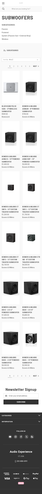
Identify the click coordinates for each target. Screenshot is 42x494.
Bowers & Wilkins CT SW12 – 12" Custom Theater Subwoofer (30, 209)
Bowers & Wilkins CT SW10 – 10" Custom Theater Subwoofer (10, 209)
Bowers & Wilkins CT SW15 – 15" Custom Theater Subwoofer (10, 259)
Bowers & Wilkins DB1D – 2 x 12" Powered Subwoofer (10, 309)
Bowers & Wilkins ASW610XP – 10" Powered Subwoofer (31, 159)
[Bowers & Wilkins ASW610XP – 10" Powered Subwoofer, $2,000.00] (31, 137)
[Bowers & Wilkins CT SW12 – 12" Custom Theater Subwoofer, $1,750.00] (31, 187)
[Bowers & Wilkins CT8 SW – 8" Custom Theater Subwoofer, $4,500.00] (31, 238)
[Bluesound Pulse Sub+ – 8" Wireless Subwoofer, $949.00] (10, 87)
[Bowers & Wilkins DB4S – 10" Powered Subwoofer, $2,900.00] (31, 338)
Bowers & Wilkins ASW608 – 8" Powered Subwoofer (30, 108)
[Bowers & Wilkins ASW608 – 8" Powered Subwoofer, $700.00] (31, 87)
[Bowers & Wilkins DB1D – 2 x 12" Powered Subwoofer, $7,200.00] (10, 288)
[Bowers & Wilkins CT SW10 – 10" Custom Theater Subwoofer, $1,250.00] (10, 187)
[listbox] (24, 59)
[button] (21, 50)
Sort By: (5, 59)
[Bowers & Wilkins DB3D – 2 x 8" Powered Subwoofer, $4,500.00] (10, 338)
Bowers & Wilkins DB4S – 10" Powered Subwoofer (30, 360)
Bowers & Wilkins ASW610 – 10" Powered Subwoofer (11, 159)
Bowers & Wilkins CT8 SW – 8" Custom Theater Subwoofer (31, 259)
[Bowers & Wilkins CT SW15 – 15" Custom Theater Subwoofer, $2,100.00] (10, 238)
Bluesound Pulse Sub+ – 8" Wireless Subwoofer (9, 108)
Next (35, 66)
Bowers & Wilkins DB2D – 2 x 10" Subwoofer (29, 309)
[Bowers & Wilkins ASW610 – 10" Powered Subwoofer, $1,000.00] (10, 137)
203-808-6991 (22, 461)
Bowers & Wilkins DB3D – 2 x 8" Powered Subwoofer (10, 360)
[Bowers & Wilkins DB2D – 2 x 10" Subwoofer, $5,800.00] (31, 288)
